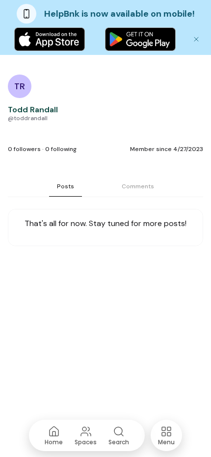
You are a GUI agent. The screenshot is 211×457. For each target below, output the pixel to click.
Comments (138, 186)
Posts (65, 186)
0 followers (24, 149)
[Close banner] (196, 39)
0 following (61, 149)
